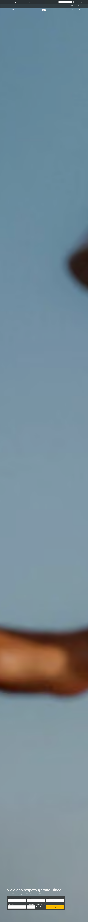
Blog (80, 9)
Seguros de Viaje (10, 9)
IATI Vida (73, 5)
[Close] (81, 2)
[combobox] (65, 2)
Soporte (74, 9)
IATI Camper (79, 5)
